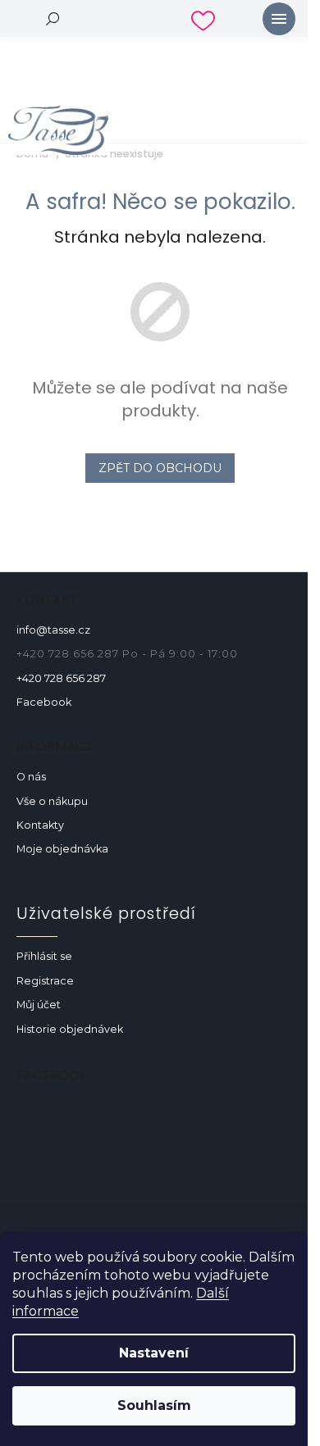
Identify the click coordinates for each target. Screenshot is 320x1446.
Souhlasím (154, 1405)
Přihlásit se (44, 956)
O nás (31, 777)
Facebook (43, 702)
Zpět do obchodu (160, 468)
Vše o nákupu (52, 801)
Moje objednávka (62, 849)
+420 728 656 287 (61, 678)
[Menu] (279, 18)
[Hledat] (52, 18)
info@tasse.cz (53, 630)
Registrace (45, 981)
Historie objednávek (69, 1029)
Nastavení (154, 1353)
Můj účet (38, 1004)
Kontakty (40, 825)
